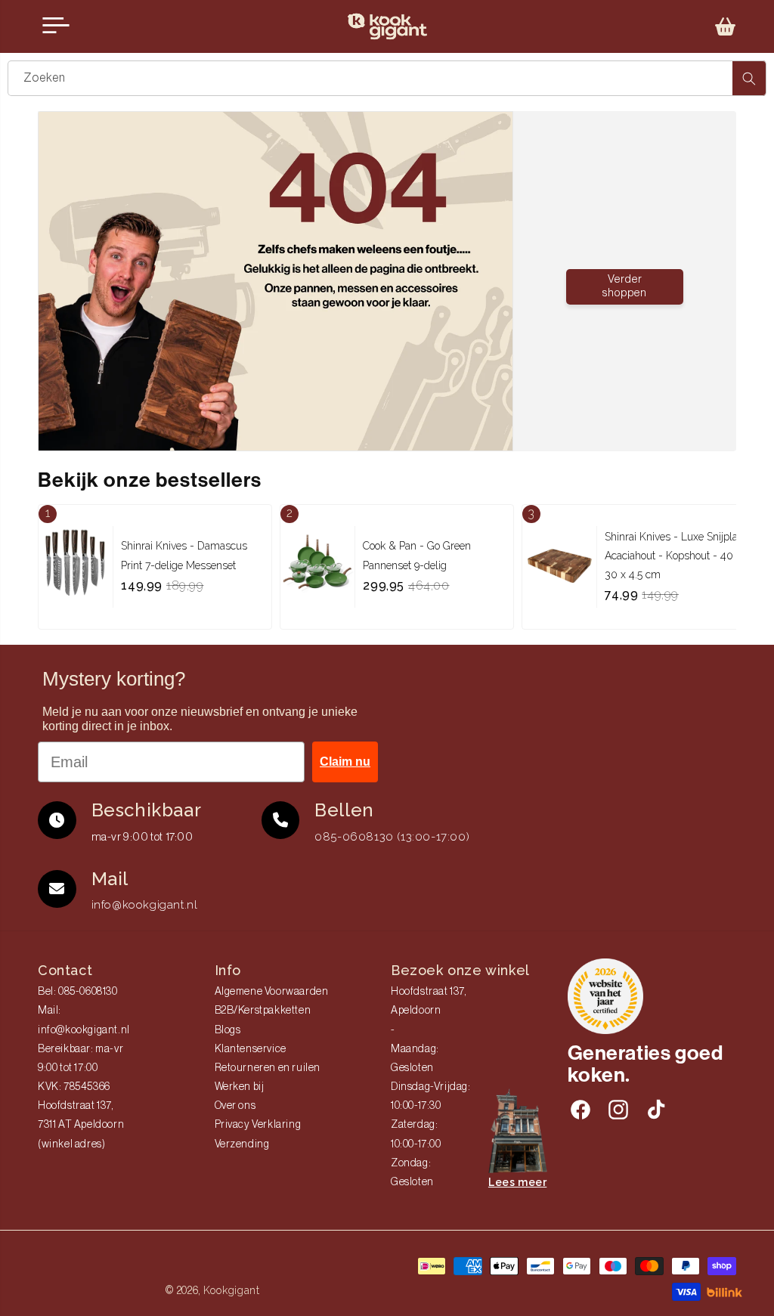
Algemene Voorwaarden (272, 991)
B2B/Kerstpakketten (263, 1010)
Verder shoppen (624, 286)
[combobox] (387, 78)
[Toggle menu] (56, 25)
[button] (725, 26)
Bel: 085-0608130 (78, 991)
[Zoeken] (749, 78)
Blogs (228, 1030)
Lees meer (517, 1182)
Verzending (242, 1144)
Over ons (235, 1106)
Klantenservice (250, 1049)
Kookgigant (231, 1290)
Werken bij (240, 1087)
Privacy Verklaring (258, 1124)
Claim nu (345, 761)
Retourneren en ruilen (268, 1068)
